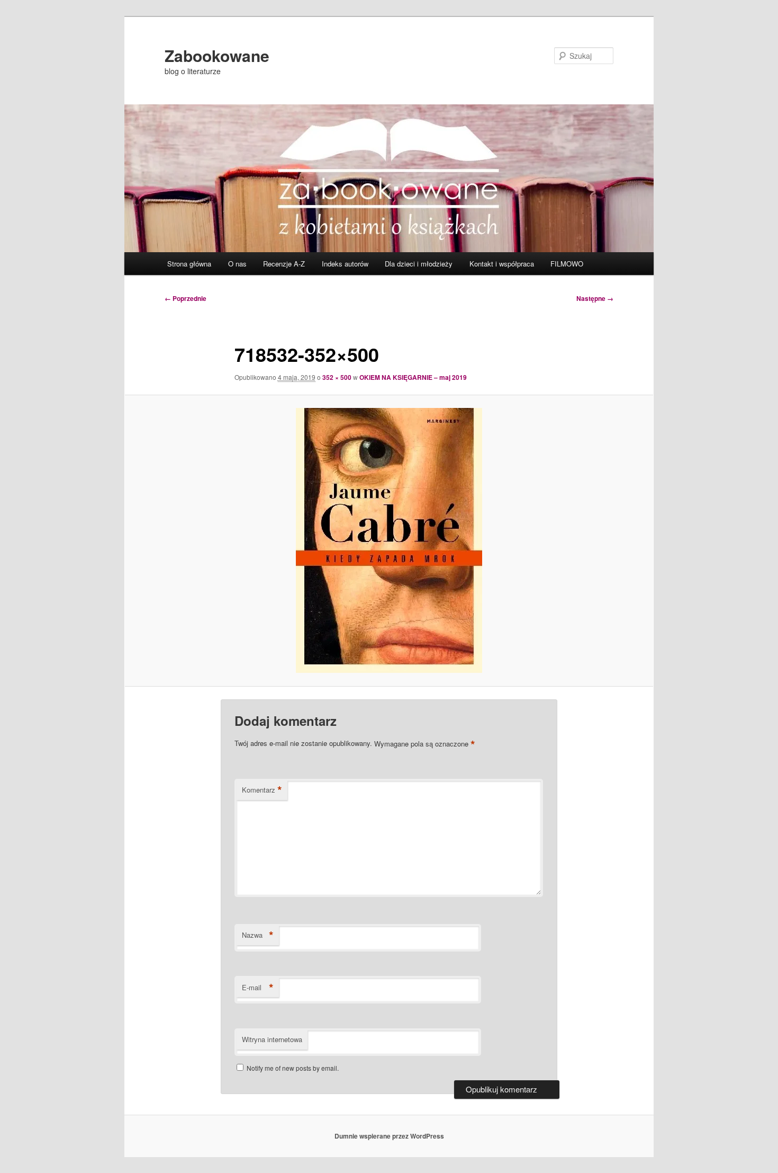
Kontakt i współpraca (501, 264)
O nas (237, 264)
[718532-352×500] (389, 540)
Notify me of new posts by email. (293, 1067)
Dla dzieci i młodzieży (419, 264)
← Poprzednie (185, 298)
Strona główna (189, 264)
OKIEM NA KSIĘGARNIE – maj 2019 (413, 377)
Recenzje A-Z (284, 264)
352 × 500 (336, 377)
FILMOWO (566, 264)
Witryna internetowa (272, 1039)
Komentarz (262, 789)
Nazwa (258, 935)
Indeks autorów (345, 264)
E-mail (258, 987)
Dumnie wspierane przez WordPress (389, 1136)
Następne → (594, 298)
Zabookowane (217, 55)
